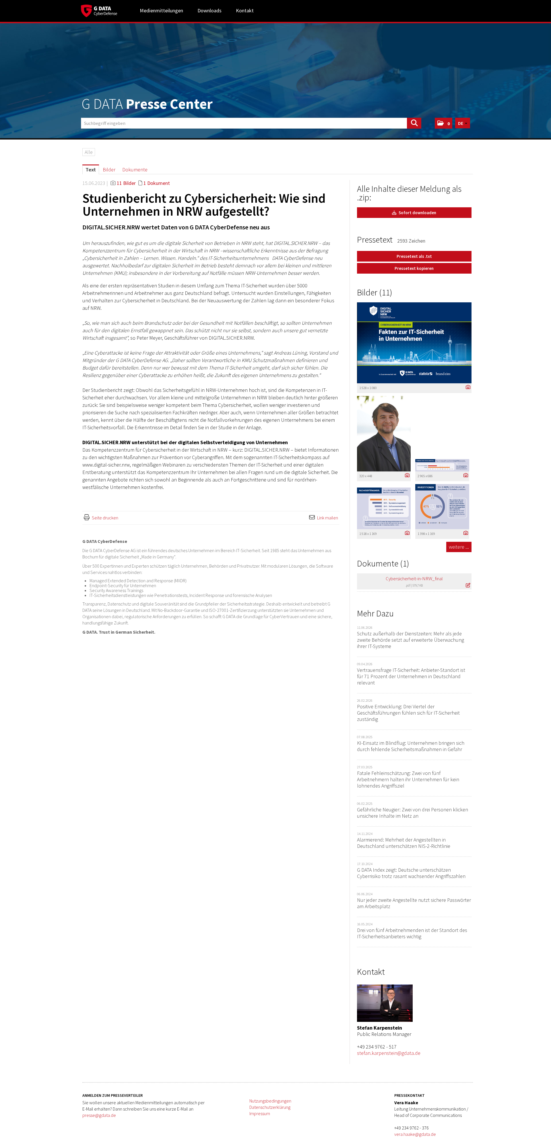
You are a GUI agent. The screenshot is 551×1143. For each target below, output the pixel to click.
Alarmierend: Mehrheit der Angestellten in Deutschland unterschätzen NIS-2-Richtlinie (403, 842)
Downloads (209, 10)
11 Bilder (126, 183)
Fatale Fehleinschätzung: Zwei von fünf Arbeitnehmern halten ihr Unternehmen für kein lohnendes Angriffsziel (408, 779)
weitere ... (459, 547)
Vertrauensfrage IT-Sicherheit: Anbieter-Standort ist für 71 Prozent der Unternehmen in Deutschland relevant (411, 676)
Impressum (259, 1113)
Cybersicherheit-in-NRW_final (414, 578)
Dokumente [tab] (135, 169)
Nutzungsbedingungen (270, 1101)
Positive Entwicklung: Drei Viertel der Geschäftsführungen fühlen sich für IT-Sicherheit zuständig (408, 712)
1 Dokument (156, 183)
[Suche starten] (414, 123)
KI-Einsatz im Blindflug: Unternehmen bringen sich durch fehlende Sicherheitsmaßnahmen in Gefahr (410, 746)
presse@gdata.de (99, 1115)
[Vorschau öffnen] (414, 342)
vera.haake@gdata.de (415, 1134)
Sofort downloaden (417, 212)
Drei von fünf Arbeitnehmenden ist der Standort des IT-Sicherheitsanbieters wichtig (412, 933)
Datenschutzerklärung (269, 1107)
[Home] (99, 10)
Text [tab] (91, 169)
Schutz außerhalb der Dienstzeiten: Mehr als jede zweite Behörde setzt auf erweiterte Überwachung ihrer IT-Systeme (410, 639)
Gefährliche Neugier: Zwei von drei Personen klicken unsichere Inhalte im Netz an (412, 812)
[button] (443, 123)
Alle (89, 152)
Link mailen (327, 518)
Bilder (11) (374, 292)
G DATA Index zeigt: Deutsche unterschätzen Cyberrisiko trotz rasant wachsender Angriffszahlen (411, 873)
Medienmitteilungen (161, 10)
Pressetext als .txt (414, 256)
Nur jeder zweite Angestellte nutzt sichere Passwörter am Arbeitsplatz (414, 903)
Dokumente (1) (383, 563)
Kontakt (245, 10)
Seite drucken (105, 518)
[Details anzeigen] (466, 387)
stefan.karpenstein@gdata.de (388, 1053)
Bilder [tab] (109, 169)
